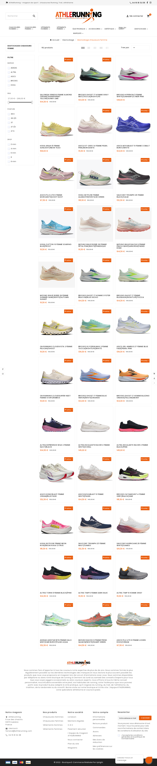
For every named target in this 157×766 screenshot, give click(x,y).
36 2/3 (13, 118)
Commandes (99, 727)
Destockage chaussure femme (19, 47)
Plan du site (73, 743)
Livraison (72, 717)
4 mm (13, 148)
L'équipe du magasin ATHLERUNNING (78, 734)
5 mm (13, 153)
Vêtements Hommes (53, 725)
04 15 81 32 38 (15, 735)
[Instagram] (149, 2)
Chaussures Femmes (53, 721)
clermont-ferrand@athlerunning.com (19, 729)
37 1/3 (13, 127)
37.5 (12, 131)
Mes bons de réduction (99, 740)
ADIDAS (14, 68)
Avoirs (96, 731)
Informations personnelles (99, 718)
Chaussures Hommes (53, 717)
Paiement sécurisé (77, 729)
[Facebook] (146, 2)
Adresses (97, 735)
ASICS (13, 76)
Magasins (72, 748)
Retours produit (100, 723)
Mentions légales (76, 721)
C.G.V (70, 725)
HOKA (13, 85)
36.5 (12, 114)
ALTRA (13, 72)
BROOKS (14, 80)
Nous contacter (75, 739)
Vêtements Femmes (52, 729)
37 (12, 122)
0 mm (13, 144)
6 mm (13, 161)
